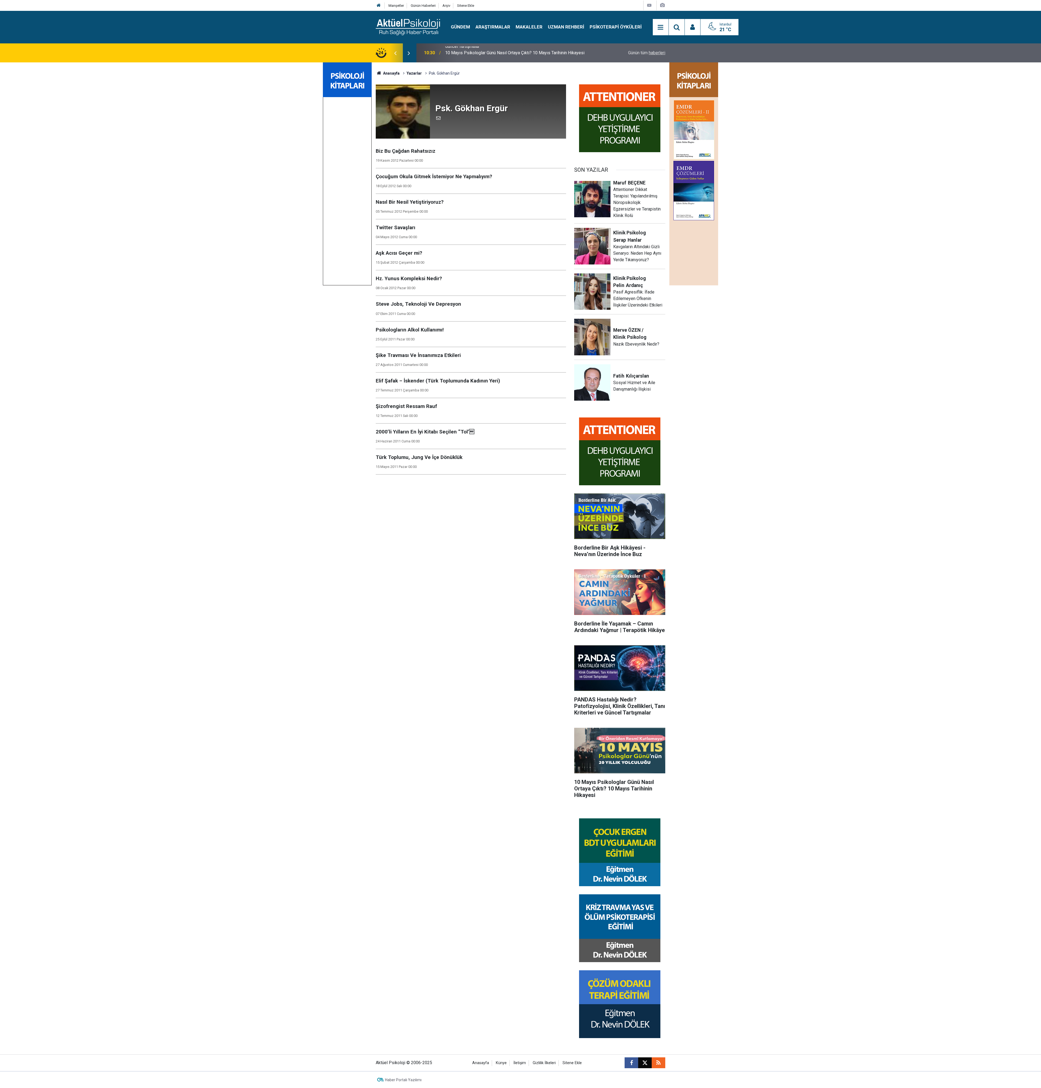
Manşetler (396, 6)
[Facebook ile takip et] (631, 1062)
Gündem (460, 27)
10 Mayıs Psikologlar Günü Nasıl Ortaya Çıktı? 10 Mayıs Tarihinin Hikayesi (514, 52)
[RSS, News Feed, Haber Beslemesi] (658, 1062)
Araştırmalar (492, 27)
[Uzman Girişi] (693, 27)
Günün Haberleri (423, 6)
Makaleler (529, 27)
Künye (501, 1063)
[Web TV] (649, 5)
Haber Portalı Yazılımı (403, 1080)
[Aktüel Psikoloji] (408, 26)
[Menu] (661, 27)
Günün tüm (646, 52)
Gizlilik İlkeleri (544, 1063)
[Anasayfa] (379, 6)
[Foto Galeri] (662, 5)
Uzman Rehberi (566, 27)
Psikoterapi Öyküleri (616, 27)
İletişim (519, 1063)
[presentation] (395, 53)
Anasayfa (391, 73)
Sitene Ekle (465, 6)
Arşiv (446, 6)
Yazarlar (414, 73)
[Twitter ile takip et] (645, 1062)
